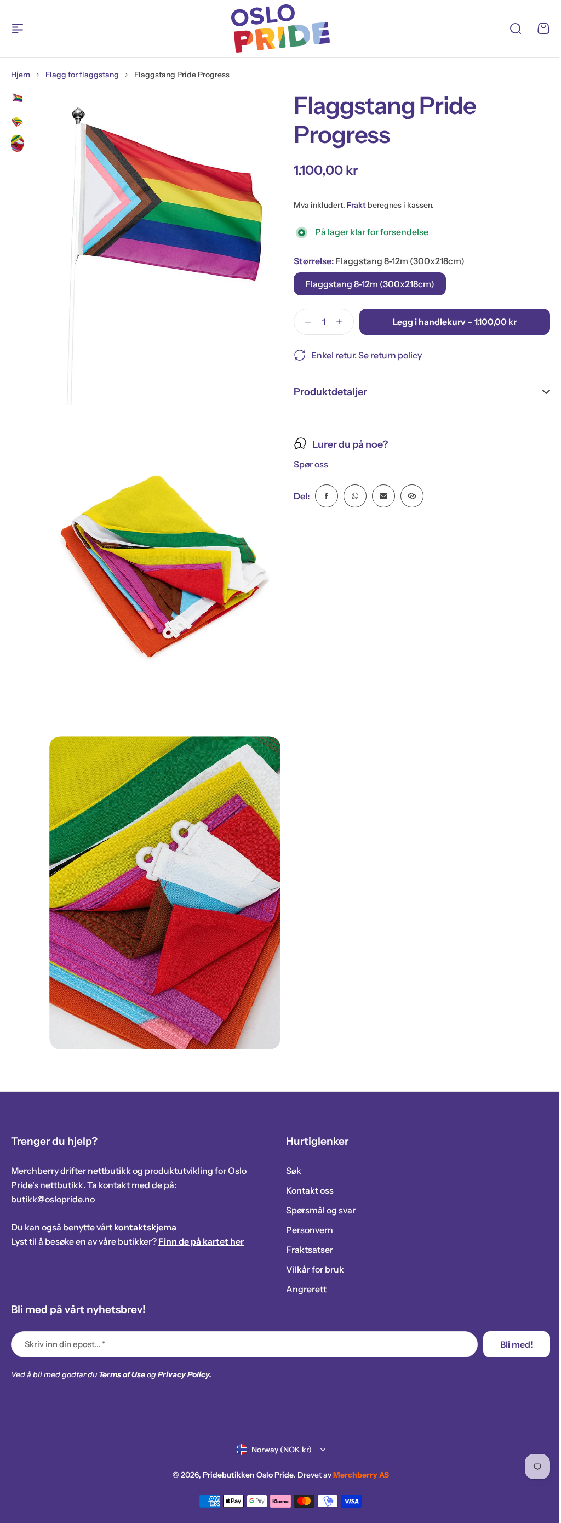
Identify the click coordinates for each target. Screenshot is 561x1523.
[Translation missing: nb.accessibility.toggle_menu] (17, 28)
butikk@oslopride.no (53, 1199)
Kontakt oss (306, 1190)
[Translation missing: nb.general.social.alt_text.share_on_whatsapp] (351, 495)
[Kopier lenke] (408, 495)
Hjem (20, 74)
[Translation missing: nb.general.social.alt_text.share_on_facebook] (322, 495)
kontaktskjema (145, 1227)
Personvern (305, 1229)
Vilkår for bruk (311, 1269)
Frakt (356, 205)
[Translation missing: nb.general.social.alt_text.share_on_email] (379, 495)
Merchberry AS (357, 1475)
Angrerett (302, 1289)
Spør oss (307, 464)
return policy (396, 355)
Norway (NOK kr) (277, 1449)
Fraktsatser (305, 1249)
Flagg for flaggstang (82, 74)
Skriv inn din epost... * (65, 1344)
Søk (289, 1170)
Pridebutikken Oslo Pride (243, 1475)
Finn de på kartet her (201, 1241)
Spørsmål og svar (317, 1210)
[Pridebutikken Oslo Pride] (280, 28)
